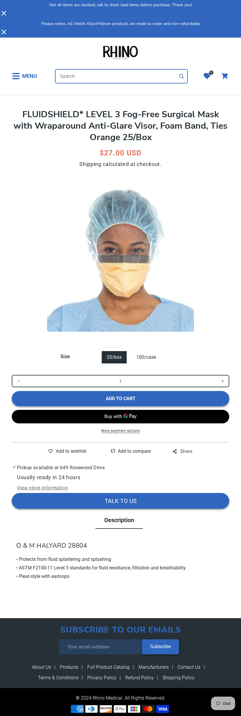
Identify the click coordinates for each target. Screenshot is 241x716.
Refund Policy (139, 677)
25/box (114, 357)
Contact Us (189, 667)
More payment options (120, 431)
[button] (24, 76)
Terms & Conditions (58, 677)
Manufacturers (153, 667)
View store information (42, 488)
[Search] (181, 76)
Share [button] (186, 451)
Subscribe (160, 646)
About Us (41, 667)
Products (69, 667)
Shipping (90, 164)
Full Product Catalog (108, 667)
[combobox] (121, 76)
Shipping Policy (179, 677)
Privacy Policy (101, 677)
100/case (146, 357)
